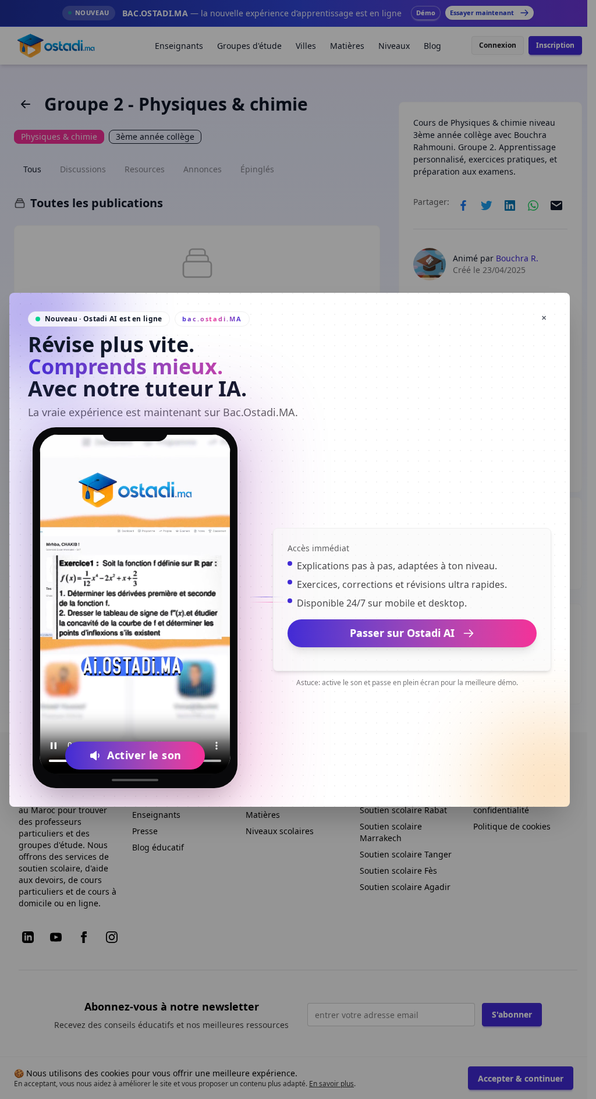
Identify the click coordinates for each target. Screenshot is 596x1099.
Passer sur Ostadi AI (402, 633)
